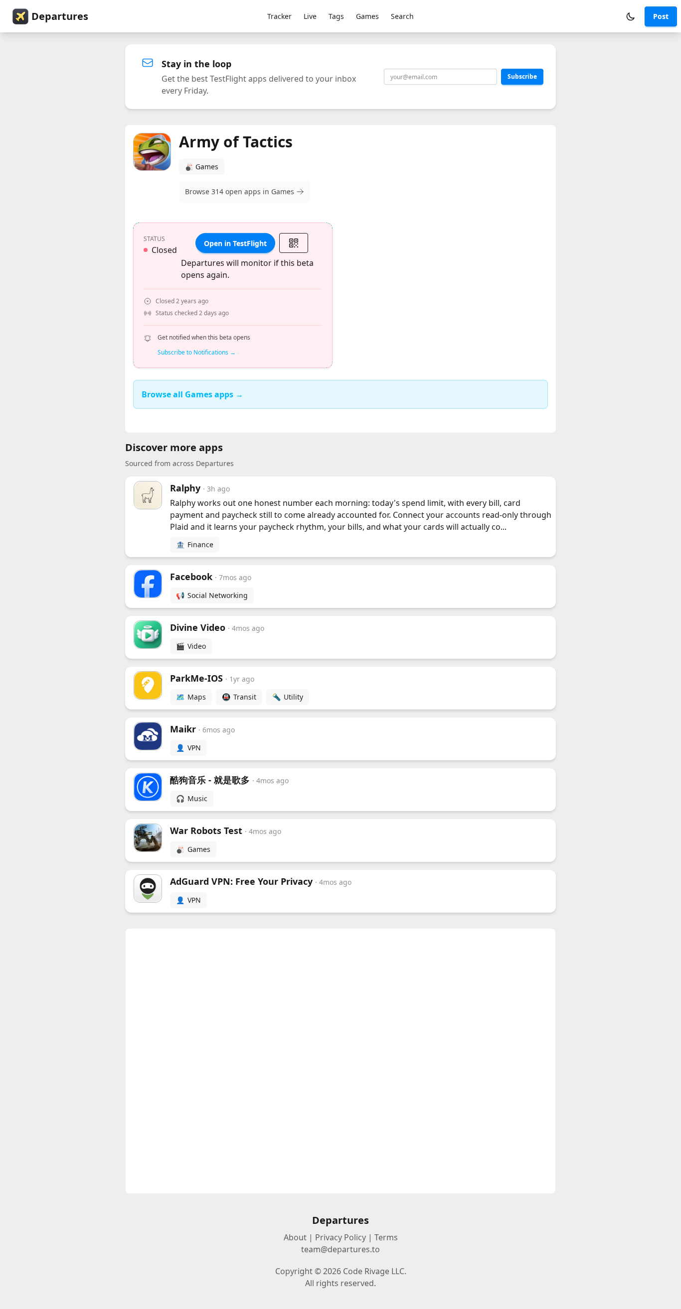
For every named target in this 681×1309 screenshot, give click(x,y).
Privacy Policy (340, 1237)
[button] (631, 16)
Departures (59, 16)
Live (310, 16)
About (295, 1237)
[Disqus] (340, 1061)
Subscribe (522, 76)
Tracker (279, 16)
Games (367, 16)
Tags (336, 16)
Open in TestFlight (235, 243)
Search (402, 16)
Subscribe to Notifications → (197, 353)
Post (661, 16)
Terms (386, 1237)
